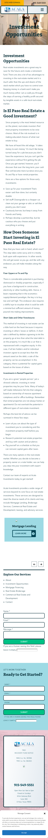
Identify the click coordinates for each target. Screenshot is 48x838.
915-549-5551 (39, 3)
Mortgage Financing (15, 587)
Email (6, 620)
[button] (45, 813)
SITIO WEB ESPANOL (12, 3)
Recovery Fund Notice (24, 753)
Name (6, 611)
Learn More (20, 533)
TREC (24, 750)
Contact (9, 602)
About (8, 580)
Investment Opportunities (17, 584)
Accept (24, 833)
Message (8, 629)
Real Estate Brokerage (15, 591)
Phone (7, 702)
